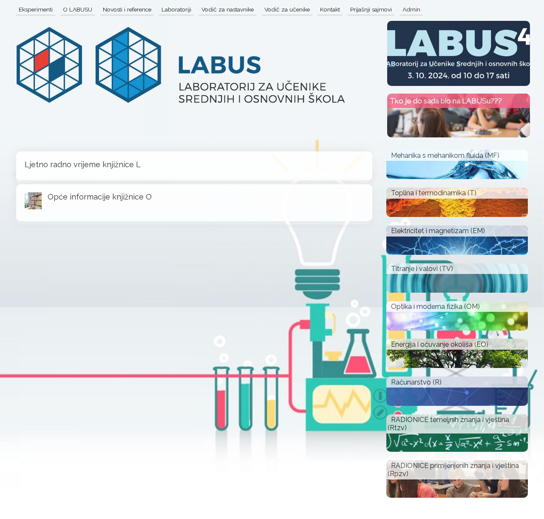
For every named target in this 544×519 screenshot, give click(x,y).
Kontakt (330, 9)
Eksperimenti (36, 9)
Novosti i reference (127, 9)
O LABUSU (77, 9)
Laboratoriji (176, 9)
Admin (411, 9)
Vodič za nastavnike (227, 9)
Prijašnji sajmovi (371, 9)
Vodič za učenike (287, 9)
